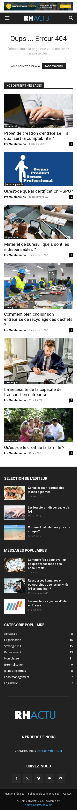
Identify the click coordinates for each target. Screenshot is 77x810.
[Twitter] (27, 778)
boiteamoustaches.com (38, 805)
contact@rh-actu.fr (49, 751)
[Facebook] (16, 778)
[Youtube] (61, 778)
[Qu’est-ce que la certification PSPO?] (38, 169)
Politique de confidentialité (43, 793)
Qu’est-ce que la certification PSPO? (38, 191)
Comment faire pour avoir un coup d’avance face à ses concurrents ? (47, 564)
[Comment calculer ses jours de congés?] (14, 532)
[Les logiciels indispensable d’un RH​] (14, 512)
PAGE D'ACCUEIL (54, 66)
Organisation (12, 237)
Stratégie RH (11, 307)
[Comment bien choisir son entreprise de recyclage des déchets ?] (38, 286)
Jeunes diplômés (14, 184)
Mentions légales (14, 793)
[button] (7, 18)
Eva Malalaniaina (15, 143)
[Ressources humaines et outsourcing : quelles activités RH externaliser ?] (14, 585)
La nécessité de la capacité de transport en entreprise (33, 392)
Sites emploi (11, 382)
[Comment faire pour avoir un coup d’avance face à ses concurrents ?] (14, 565)
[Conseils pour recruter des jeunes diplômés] (14, 493)
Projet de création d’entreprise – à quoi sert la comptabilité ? (36, 136)
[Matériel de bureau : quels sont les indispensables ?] (38, 222)
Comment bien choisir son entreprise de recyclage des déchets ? (38, 319)
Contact (67, 793)
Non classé (11, 126)
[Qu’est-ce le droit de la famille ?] (38, 425)
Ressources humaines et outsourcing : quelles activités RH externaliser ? (48, 584)
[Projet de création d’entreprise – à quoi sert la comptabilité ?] (38, 111)
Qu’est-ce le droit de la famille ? (34, 447)
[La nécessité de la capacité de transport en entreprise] (38, 361)
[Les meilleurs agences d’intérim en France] (14, 606)
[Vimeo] (38, 778)
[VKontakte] (50, 778)
